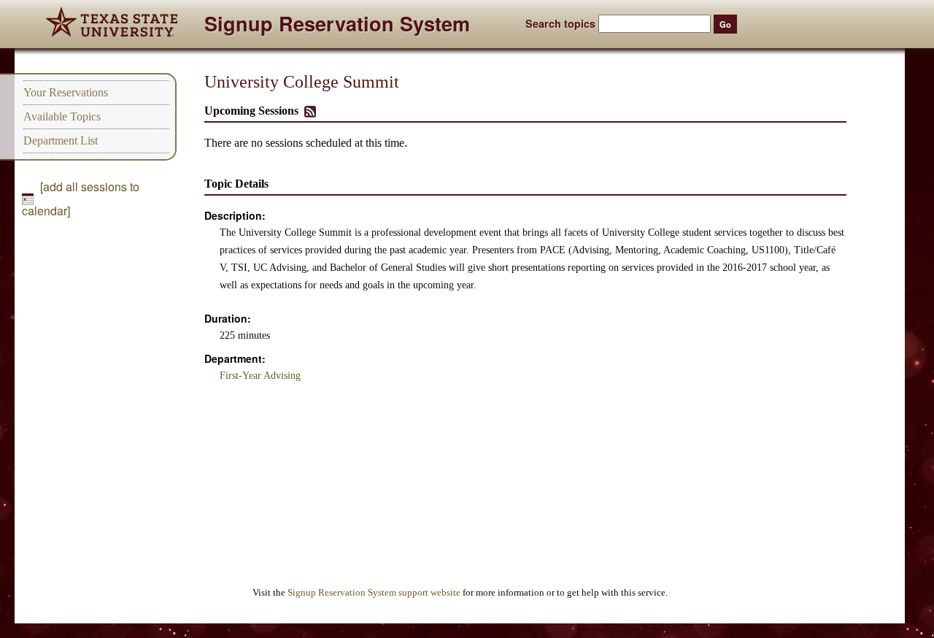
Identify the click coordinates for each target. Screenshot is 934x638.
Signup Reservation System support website (373, 593)
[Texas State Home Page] (111, 24)
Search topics (560, 23)
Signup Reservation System (337, 26)
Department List (60, 140)
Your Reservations (65, 92)
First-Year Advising (260, 375)
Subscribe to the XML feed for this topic (310, 112)
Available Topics (62, 116)
